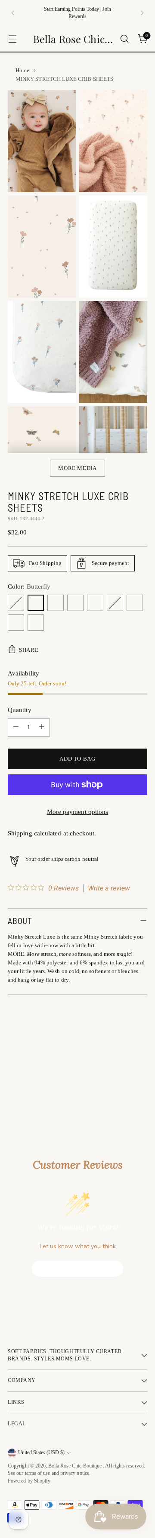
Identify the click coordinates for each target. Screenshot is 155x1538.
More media (77, 468)
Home (22, 70)
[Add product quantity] (42, 727)
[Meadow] (16, 622)
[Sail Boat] (115, 603)
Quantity (19, 709)
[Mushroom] (95, 603)
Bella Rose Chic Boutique (75, 1466)
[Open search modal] (124, 39)
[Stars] (75, 603)
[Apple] (55, 603)
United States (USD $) (41, 1452)
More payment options (77, 811)
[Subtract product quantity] (16, 727)
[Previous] (12, 13)
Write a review (109, 888)
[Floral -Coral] (36, 622)
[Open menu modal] (12, 39)
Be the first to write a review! (77, 1268)
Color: (29, 586)
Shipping (20, 833)
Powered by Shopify (29, 1481)
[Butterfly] (36, 603)
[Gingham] (135, 603)
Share (28, 650)
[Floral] (16, 603)
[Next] (142, 13)
